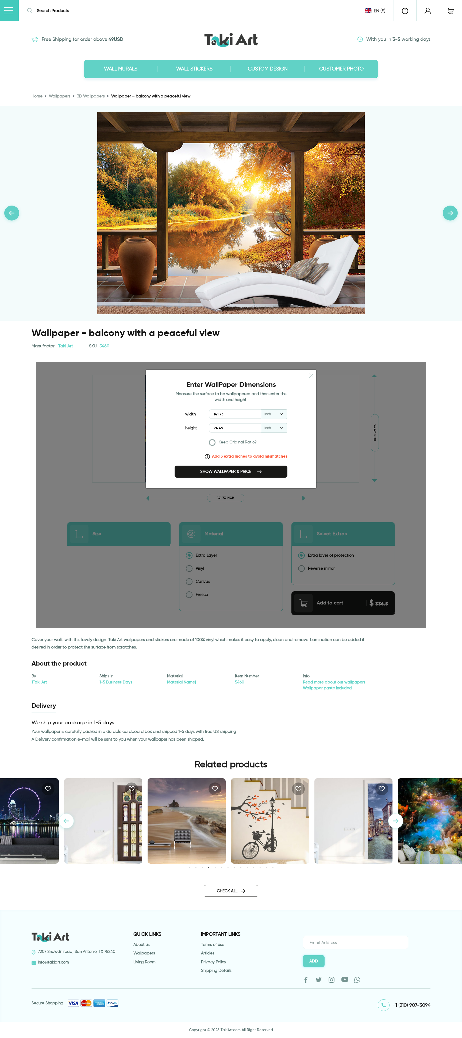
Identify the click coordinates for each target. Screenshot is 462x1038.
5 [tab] (215, 868)
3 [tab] (202, 868)
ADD (313, 961)
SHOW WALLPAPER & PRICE (226, 471)
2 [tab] (196, 868)
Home (37, 96)
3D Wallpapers (91, 96)
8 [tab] (234, 868)
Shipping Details (216, 970)
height (191, 428)
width (190, 414)
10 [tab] (247, 868)
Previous (66, 820)
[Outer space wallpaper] (353, 821)
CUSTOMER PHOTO (341, 69)
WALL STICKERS (194, 69)
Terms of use (212, 944)
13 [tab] (266, 868)
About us (141, 944)
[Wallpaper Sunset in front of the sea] (103, 821)
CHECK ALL (227, 890)
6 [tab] (222, 868)
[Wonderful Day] (187, 821)
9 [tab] (241, 868)
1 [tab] (189, 868)
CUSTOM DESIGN (268, 69)
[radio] (248, 443)
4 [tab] (209, 868)
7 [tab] (228, 868)
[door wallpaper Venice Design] (270, 821)
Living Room (144, 962)
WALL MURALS (120, 69)
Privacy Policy (213, 962)
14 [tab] (273, 868)
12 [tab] (260, 868)
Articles (207, 953)
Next (395, 820)
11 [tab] (254, 868)
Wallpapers (60, 96)
